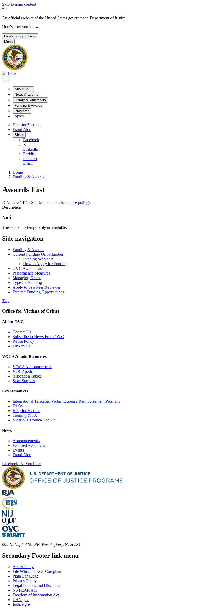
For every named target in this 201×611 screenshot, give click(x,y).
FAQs (18, 406)
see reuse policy (75, 202)
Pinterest (30, 158)
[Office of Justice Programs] (15, 68)
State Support (24, 381)
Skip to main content (19, 4)
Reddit (28, 154)
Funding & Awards (28, 177)
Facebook (31, 140)
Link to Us (21, 346)
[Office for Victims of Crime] (10, 530)
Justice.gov (22, 604)
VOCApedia (23, 371)
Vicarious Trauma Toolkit (34, 420)
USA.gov (21, 599)
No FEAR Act (25, 590)
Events (18, 450)
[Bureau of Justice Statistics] (10, 508)
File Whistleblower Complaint (37, 571)
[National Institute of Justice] (7, 515)
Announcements (26, 440)
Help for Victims (26, 125)
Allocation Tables (27, 376)
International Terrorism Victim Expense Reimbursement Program (66, 401)
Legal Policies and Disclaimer (37, 585)
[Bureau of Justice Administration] (8, 494)
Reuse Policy (23, 341)
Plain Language (25, 576)
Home (18, 172)
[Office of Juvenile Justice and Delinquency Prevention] (9, 523)
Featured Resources (29, 445)
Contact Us (22, 332)
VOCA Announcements (32, 366)
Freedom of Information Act (36, 595)
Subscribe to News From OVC (38, 336)
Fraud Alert (22, 129)
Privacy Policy (25, 581)
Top (5, 301)
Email (28, 163)
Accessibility (23, 566)
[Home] (9, 73)
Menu (8, 42)
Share (19, 135)
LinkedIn (30, 149)
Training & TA (25, 415)
